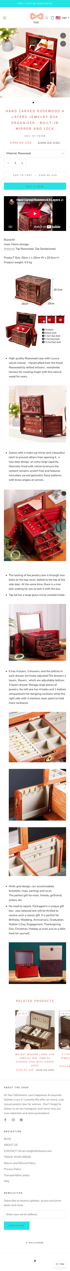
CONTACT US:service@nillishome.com (28, 1151)
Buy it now (35, 186)
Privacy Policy (12, 1169)
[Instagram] (13, 1119)
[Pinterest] (21, 1119)
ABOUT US (11, 1145)
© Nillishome (35, 1242)
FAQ (6, 1181)
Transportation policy (17, 1175)
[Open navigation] (4, 17)
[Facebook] (5, 1119)
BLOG (7, 1139)
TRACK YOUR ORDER (17, 1157)
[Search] (46, 17)
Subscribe (17, 1225)
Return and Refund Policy (20, 1163)
